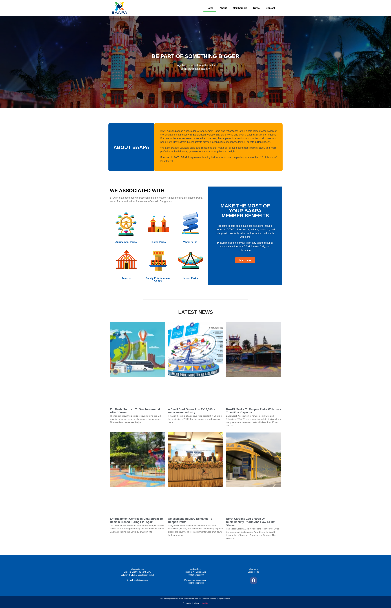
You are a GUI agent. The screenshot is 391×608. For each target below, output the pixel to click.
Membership (240, 8)
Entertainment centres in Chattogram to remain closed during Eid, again (136, 520)
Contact (270, 8)
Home (209, 8)
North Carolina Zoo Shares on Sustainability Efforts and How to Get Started (250, 522)
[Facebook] (253, 580)
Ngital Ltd (205, 603)
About (223, 8)
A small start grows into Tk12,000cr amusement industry (191, 411)
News (256, 8)
